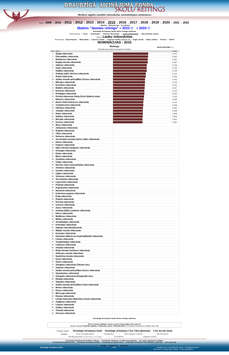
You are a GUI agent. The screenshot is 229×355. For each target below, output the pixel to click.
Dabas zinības (152, 39)
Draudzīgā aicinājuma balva (112, 342)
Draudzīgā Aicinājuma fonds (87, 330)
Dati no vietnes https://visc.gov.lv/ (114, 324)
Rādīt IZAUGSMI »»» (165, 47)
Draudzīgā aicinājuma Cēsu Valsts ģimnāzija (127, 330)
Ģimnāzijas (95, 34)
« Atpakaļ (103, 25)
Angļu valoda (138, 39)
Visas (85, 34)
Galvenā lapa (113, 25)
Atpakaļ (103, 345)
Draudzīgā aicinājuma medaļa (88, 342)
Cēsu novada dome (162, 330)
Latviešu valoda (97, 39)
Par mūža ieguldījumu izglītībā (151, 340)
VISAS (171, 39)
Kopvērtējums (71, 39)
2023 (126, 28)
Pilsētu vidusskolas (111, 34)
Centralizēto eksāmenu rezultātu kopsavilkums (119, 340)
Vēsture (163, 39)
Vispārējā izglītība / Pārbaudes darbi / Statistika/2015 (104, 326)
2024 (143, 28)
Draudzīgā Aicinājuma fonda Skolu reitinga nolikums (114, 31)
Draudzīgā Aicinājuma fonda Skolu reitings (82, 340)
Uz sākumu (125, 25)
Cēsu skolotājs (170, 342)
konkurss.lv (113, 345)
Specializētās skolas (150, 34)
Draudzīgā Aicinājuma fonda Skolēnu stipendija (144, 342)
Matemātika (84, 39)
